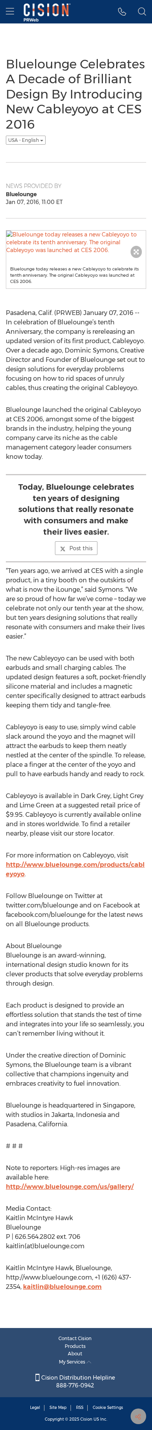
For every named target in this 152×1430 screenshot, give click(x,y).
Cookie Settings (108, 1407)
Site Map (58, 1407)
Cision (86, 1419)
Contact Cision (75, 1338)
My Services (73, 1362)
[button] (122, 11)
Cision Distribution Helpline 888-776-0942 (77, 1381)
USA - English (24, 140)
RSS (79, 1407)
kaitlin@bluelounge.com (62, 1286)
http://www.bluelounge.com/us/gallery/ (70, 1186)
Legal (35, 1407)
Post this (80, 548)
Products (75, 1346)
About (75, 1354)
